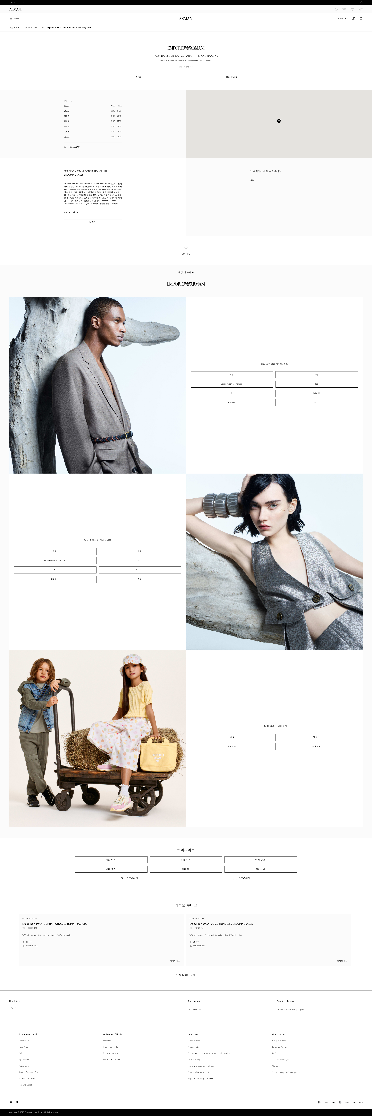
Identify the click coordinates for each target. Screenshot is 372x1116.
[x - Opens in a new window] (10, 1102)
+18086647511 (74, 147)
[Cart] (361, 18)
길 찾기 (92, 222)
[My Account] (353, 18)
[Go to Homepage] (186, 18)
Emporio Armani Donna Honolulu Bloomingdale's (69, 28)
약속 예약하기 (232, 77)
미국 (42, 28)
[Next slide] (23, 2)
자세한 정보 (175, 961)
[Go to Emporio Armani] (344, 9)
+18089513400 (32, 946)
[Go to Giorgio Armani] (336, 9)
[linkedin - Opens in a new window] (17, 1102)
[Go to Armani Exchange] (361, 9)
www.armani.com (71, 212)
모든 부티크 (14, 28)
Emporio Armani (30, 28)
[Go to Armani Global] (15, 9)
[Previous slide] (18, 2)
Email (13, 1008)
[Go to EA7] (352, 9)
